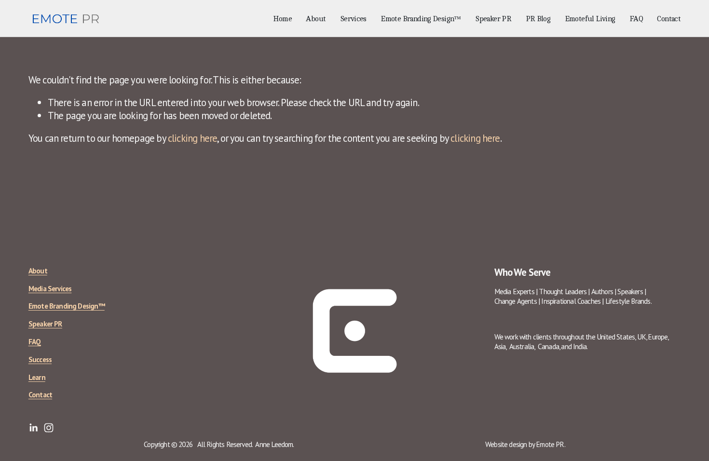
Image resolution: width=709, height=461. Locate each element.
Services (353, 19)
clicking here (192, 138)
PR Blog (538, 19)
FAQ (636, 19)
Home (282, 19)
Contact (669, 19)
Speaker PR (493, 19)
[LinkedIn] (33, 428)
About (316, 19)
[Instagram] (49, 428)
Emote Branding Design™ (421, 19)
